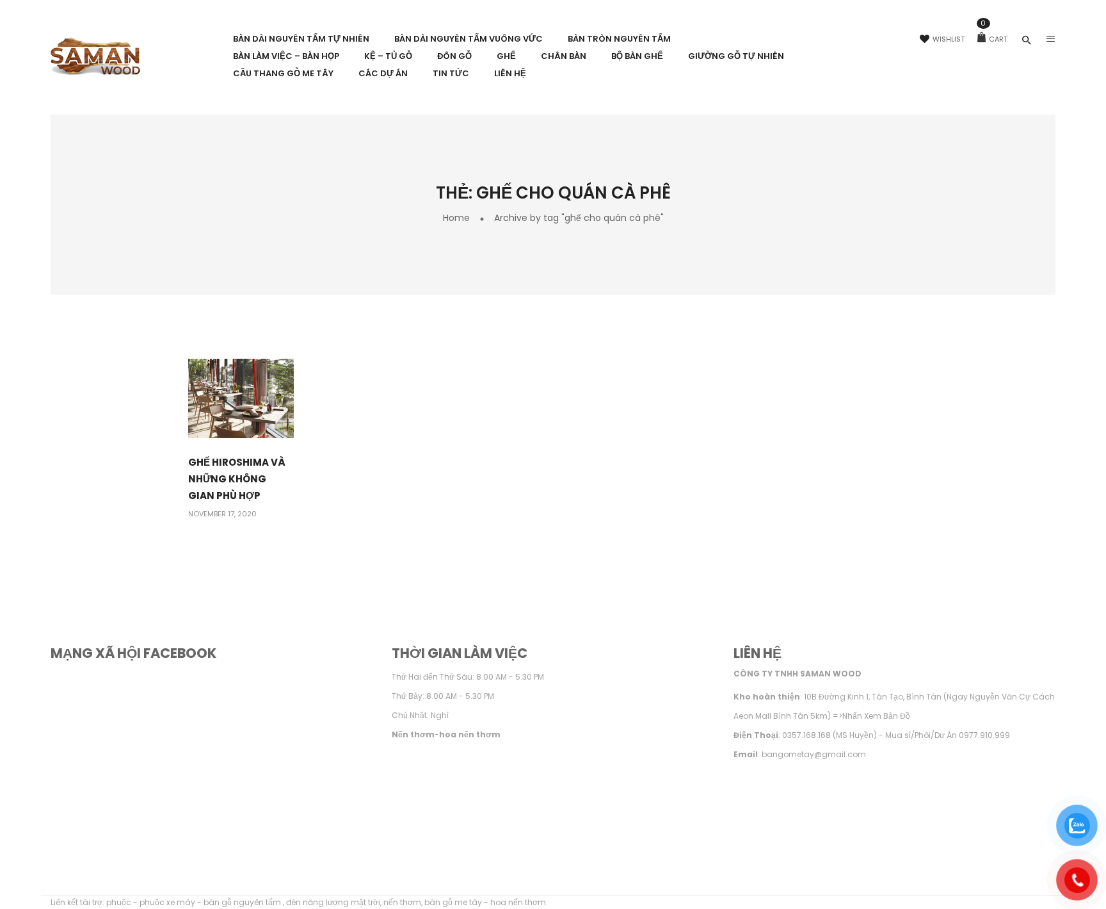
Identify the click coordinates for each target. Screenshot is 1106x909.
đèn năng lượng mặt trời (333, 902)
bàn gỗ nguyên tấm (243, 902)
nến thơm (402, 902)
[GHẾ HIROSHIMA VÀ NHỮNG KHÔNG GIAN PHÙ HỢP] (241, 398)
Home (456, 217)
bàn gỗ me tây (453, 902)
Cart (994, 39)
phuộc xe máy (167, 902)
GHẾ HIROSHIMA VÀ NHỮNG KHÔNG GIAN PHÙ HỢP (236, 478)
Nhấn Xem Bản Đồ (876, 715)
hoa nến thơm (518, 902)
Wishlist (949, 39)
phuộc (118, 902)
